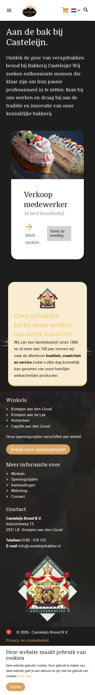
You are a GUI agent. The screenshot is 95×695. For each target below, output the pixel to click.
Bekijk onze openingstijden (38, 449)
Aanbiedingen (23, 484)
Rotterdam (20, 420)
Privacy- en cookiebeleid (27, 640)
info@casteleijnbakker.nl (39, 545)
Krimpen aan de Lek (28, 414)
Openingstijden (24, 479)
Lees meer (24, 676)
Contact (18, 496)
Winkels (18, 473)
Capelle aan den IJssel (30, 426)
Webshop (19, 490)
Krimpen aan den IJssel (31, 408)
